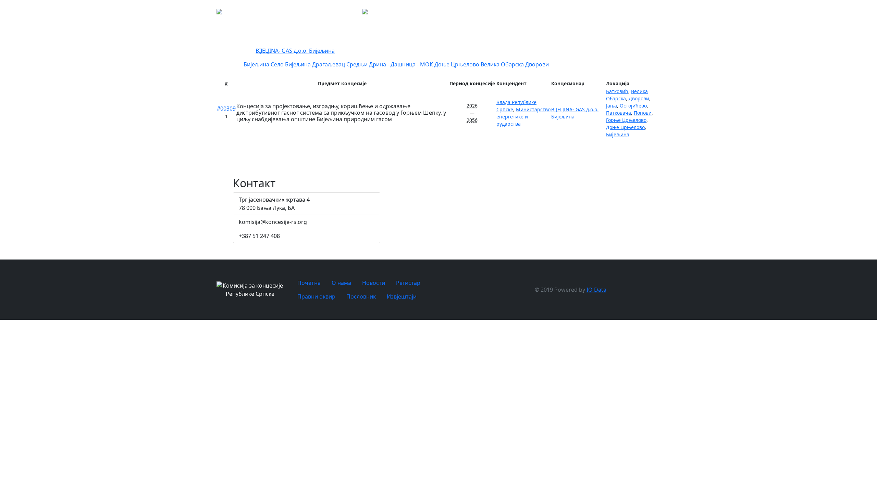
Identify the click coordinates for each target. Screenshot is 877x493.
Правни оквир (619, 14)
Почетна (515, 13)
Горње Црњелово (626, 120)
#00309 (226, 108)
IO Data (596, 289)
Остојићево (633, 105)
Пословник (650, 13)
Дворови (537, 64)
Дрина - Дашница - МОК (401, 64)
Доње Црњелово (457, 64)
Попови (643, 113)
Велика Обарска (503, 64)
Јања (611, 105)
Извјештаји (685, 13)
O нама (539, 14)
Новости (562, 13)
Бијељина (298, 64)
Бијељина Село (264, 64)
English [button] (740, 13)
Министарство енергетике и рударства (523, 116)
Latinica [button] (716, 13)
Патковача (618, 113)
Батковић (617, 91)
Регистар (592, 13)
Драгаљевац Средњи (340, 64)
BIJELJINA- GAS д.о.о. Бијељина (295, 50)
